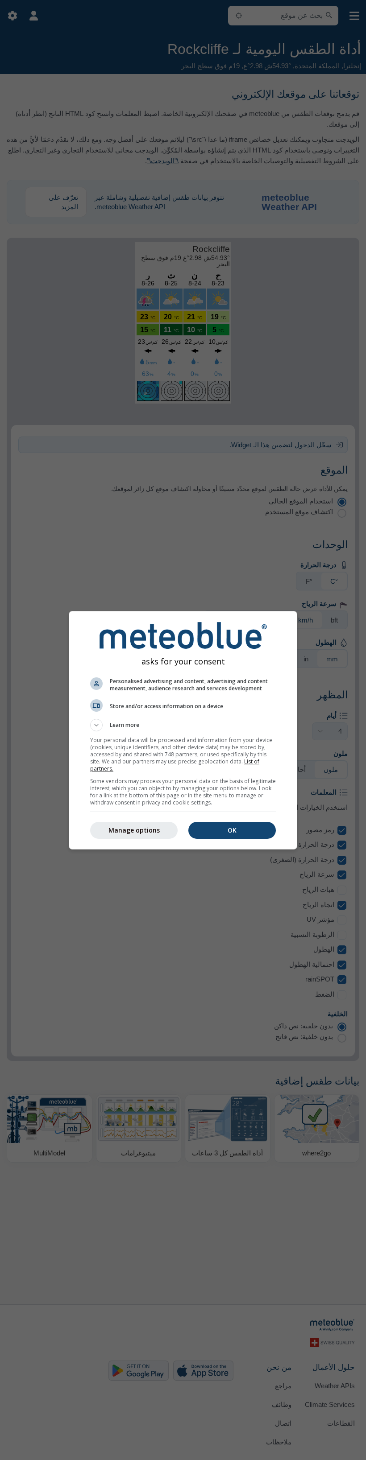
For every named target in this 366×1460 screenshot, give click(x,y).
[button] (183, 725)
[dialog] (183, 730)
